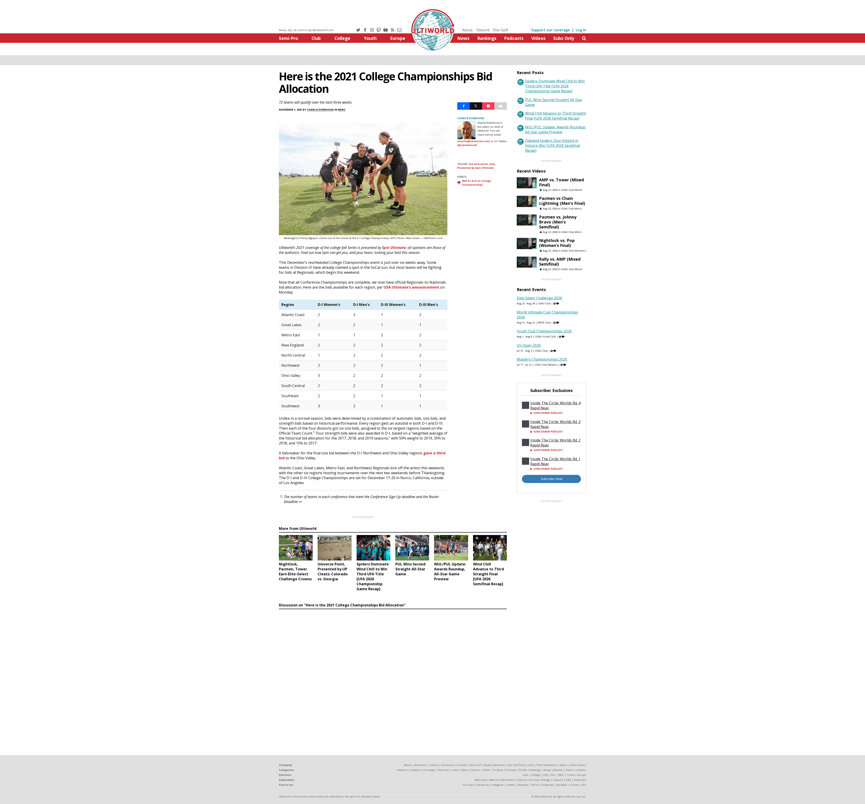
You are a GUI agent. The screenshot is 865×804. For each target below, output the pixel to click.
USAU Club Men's (571, 208)
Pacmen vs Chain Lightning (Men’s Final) (562, 201)
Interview (443, 770)
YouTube (468, 784)
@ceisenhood (467, 145)
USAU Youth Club (545, 336)
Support (558, 779)
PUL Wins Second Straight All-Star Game (553, 102)
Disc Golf (500, 29)
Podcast (498, 770)
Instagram (498, 784)
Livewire (581, 770)
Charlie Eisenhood (320, 109)
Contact (433, 765)
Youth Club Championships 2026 (544, 331)
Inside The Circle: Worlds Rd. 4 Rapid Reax (555, 405)
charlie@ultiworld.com (473, 141)
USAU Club (544, 303)
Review (558, 770)
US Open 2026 (529, 345)
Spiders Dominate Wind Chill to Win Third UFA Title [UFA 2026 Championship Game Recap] (555, 86)
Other (486, 770)
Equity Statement (494, 765)
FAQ (568, 779)
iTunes (574, 784)
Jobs (531, 765)
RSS (583, 784)
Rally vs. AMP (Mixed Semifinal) (559, 261)
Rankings (486, 38)
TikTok (535, 784)
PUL (553, 775)
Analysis (415, 770)
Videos (538, 38)
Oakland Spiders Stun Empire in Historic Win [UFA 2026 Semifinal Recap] (552, 145)
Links (455, 770)
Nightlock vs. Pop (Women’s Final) (557, 243)
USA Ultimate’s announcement (411, 287)
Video (569, 770)
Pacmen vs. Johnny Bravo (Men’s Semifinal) (557, 222)
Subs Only (563, 38)
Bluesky (523, 784)
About (467, 29)
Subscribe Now (551, 479)
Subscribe (580, 779)
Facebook (483, 784)
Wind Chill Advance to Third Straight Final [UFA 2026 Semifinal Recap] (555, 116)
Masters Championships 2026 (542, 359)
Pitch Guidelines (546, 765)
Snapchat (547, 784)
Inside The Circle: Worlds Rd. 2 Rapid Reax (555, 443)
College (342, 38)
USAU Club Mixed (571, 189)
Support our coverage (550, 29)
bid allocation (478, 164)
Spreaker (561, 784)
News (463, 38)
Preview (511, 770)
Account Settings (540, 779)
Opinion (475, 770)
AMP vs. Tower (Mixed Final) (561, 182)
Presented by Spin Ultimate (475, 167)
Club (316, 38)
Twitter (511, 784)
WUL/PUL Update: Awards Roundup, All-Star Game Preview (555, 129)
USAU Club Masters (546, 364)
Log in (581, 29)
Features (402, 770)
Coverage (429, 770)
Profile (523, 770)
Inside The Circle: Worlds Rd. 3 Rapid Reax (555, 424)
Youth (370, 38)
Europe (397, 38)
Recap (547, 770)
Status (563, 765)
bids (492, 164)
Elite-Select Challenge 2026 (539, 298)
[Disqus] (393, 673)
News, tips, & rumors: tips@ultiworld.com (306, 30)
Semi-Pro (288, 38)
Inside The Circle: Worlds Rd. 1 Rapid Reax (555, 461)
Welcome (480, 779)
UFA (545, 775)
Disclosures (448, 765)
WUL (561, 775)
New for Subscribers (501, 779)
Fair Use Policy (517, 765)
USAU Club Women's (573, 250)
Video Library (578, 765)
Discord (482, 29)
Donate (462, 765)
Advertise (420, 765)
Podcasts (514, 38)
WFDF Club (544, 322)
